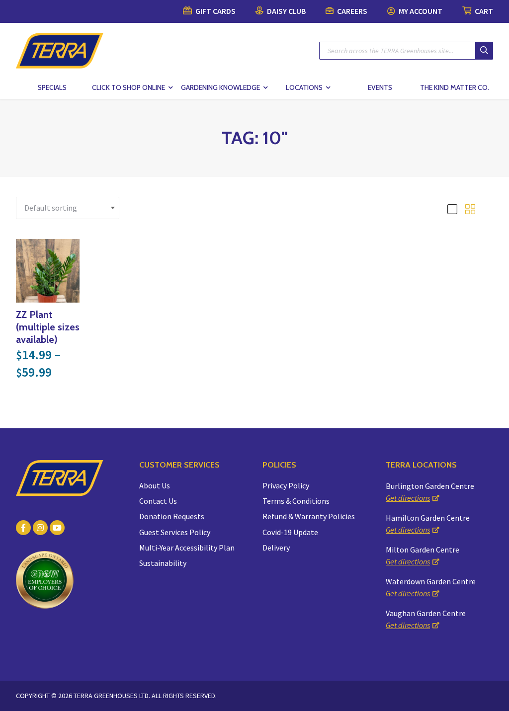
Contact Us (158, 501)
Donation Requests (171, 516)
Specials (52, 87)
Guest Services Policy (174, 532)
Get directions (408, 498)
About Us (154, 485)
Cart (483, 11)
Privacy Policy (285, 485)
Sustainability (162, 563)
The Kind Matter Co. (454, 87)
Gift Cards (215, 11)
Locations (304, 87)
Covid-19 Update (290, 532)
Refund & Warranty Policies (308, 516)
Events (380, 87)
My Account (419, 11)
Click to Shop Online (128, 87)
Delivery (276, 548)
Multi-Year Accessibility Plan (187, 548)
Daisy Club (285, 11)
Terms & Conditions (296, 501)
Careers (351, 11)
